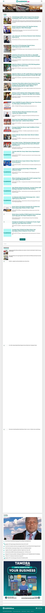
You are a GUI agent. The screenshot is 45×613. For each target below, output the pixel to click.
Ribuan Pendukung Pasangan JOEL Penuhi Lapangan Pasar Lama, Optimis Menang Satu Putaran (26, 178)
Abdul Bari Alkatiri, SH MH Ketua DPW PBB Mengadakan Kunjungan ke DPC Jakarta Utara (26, 65)
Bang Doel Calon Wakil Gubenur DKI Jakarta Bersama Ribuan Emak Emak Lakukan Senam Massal (25, 120)
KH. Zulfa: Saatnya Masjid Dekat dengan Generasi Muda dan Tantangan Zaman (23, 345)
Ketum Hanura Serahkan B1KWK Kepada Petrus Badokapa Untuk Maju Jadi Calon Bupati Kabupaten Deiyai (26, 215)
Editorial (32, 611)
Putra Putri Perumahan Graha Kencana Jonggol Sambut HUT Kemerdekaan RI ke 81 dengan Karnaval (22, 546)
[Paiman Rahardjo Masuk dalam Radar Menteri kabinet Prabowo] (17, 139)
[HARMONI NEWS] (22, 1)
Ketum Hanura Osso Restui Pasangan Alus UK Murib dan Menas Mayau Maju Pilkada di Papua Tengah (26, 207)
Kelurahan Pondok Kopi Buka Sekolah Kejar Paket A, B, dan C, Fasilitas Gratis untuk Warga (24, 429)
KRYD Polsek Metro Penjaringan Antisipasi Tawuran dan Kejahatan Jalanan (18, 548)
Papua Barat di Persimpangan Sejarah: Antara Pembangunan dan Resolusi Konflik (23, 46)
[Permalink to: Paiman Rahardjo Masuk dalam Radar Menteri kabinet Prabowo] (7, 136)
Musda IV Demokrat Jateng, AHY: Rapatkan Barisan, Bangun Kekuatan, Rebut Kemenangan (25, 27)
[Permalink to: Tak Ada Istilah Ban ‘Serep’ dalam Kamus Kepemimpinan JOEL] (7, 154)
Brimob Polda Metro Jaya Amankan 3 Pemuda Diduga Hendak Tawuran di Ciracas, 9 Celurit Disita (22, 10)
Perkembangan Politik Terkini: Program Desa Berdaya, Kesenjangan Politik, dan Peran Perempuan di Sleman (25, 17)
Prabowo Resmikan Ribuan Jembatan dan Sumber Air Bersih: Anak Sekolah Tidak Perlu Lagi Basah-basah (25, 251)
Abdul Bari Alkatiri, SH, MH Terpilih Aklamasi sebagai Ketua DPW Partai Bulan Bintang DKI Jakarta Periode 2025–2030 (26, 74)
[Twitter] (38, 608)
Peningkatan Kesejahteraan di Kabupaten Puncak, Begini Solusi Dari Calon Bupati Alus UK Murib (26, 222)
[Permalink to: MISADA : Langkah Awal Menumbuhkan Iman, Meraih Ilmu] (6, 302)
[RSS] (41, 608)
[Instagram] (40, 608)
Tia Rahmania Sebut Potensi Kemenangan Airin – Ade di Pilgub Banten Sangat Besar (25, 197)
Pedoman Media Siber (16, 611)
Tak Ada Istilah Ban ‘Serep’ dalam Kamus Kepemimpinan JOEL (26, 152)
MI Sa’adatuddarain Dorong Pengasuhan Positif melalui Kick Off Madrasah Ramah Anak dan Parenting (25, 256)
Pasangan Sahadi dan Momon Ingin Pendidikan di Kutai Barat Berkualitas (25, 127)
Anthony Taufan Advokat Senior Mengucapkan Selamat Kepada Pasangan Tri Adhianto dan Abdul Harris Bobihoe (26, 93)
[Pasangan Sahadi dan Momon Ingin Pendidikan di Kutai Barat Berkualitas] (18, 131)
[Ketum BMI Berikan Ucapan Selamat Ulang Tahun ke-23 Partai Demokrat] (14, 165)
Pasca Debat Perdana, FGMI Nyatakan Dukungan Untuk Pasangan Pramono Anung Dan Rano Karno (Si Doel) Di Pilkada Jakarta (26, 144)
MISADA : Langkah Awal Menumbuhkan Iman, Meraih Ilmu (19, 261)
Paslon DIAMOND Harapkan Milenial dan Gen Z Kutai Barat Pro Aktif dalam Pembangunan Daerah (26, 103)
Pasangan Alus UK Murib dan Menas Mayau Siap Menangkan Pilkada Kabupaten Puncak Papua (24, 230)
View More (22, 239)
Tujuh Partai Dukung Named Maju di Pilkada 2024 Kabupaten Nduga (24, 169)
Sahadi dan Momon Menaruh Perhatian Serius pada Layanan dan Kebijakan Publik (24, 112)
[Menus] (3, 1)
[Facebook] (36, 608)
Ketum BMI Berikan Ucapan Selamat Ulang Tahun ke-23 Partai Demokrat (26, 161)
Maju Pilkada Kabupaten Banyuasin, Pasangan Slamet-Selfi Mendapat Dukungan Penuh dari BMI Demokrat (26, 188)
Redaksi (28, 611)
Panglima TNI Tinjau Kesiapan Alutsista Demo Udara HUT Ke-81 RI (16, 544)
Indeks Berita (24, 611)
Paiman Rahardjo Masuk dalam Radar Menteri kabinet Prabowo (25, 135)
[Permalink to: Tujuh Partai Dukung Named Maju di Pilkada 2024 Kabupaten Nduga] (7, 171)
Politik (13, 19)
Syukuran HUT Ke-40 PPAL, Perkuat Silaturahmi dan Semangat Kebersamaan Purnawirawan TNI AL (35, 10)
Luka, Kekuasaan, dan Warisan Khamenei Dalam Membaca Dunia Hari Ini (26, 36)
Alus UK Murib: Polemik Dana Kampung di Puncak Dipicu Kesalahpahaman (18, 541)
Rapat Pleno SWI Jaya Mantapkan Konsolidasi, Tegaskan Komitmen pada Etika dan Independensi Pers (9, 10)
